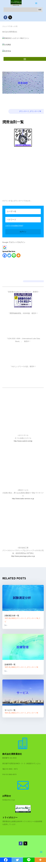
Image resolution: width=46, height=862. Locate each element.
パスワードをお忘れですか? (14, 225)
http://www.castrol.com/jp (23, 441)
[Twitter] (9, 255)
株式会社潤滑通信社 (12, 754)
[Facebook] (5, 255)
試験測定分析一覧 (12, 616)
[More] (18, 255)
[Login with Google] (5, 247)
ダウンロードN (35, 111)
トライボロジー (10, 817)
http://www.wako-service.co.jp (23, 498)
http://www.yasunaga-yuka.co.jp (23, 556)
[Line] (14, 255)
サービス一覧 (10, 710)
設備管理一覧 (10, 664)
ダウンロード (24, 111)
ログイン (23, 232)
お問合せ (6, 796)
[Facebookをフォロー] (5, 17)
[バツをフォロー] (10, 17)
